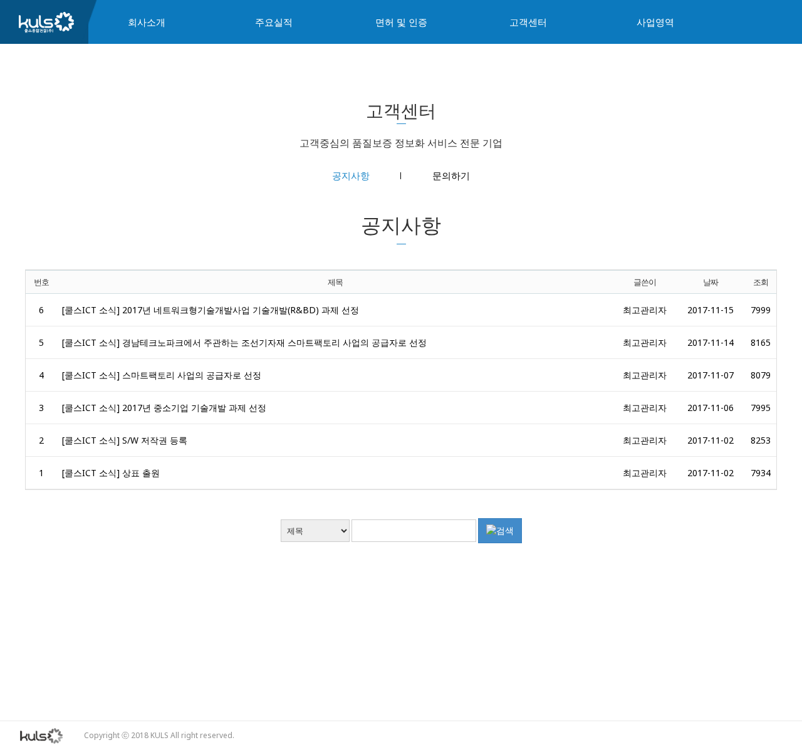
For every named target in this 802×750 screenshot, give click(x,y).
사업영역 (655, 22)
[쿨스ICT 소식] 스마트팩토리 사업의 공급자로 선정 (161, 375)
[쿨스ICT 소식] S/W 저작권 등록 (124, 440)
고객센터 (528, 22)
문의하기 (451, 175)
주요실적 (274, 22)
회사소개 (146, 22)
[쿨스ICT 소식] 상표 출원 (111, 473)
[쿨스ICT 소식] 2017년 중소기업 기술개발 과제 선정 (164, 408)
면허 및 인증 (401, 22)
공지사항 (351, 175)
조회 (760, 282)
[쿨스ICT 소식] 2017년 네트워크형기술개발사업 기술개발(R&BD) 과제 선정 (210, 310)
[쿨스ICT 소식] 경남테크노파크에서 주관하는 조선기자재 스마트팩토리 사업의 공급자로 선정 (244, 342)
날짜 (710, 282)
